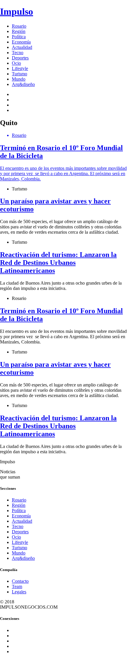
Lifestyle (20, 68)
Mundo (18, 79)
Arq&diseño (23, 84)
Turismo (19, 73)
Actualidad (22, 47)
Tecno (17, 52)
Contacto (20, 581)
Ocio (16, 63)
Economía (21, 41)
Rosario (19, 26)
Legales (19, 591)
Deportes (20, 57)
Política (19, 36)
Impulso (16, 11)
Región (18, 31)
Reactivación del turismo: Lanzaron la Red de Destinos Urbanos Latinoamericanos (58, 262)
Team (17, 586)
